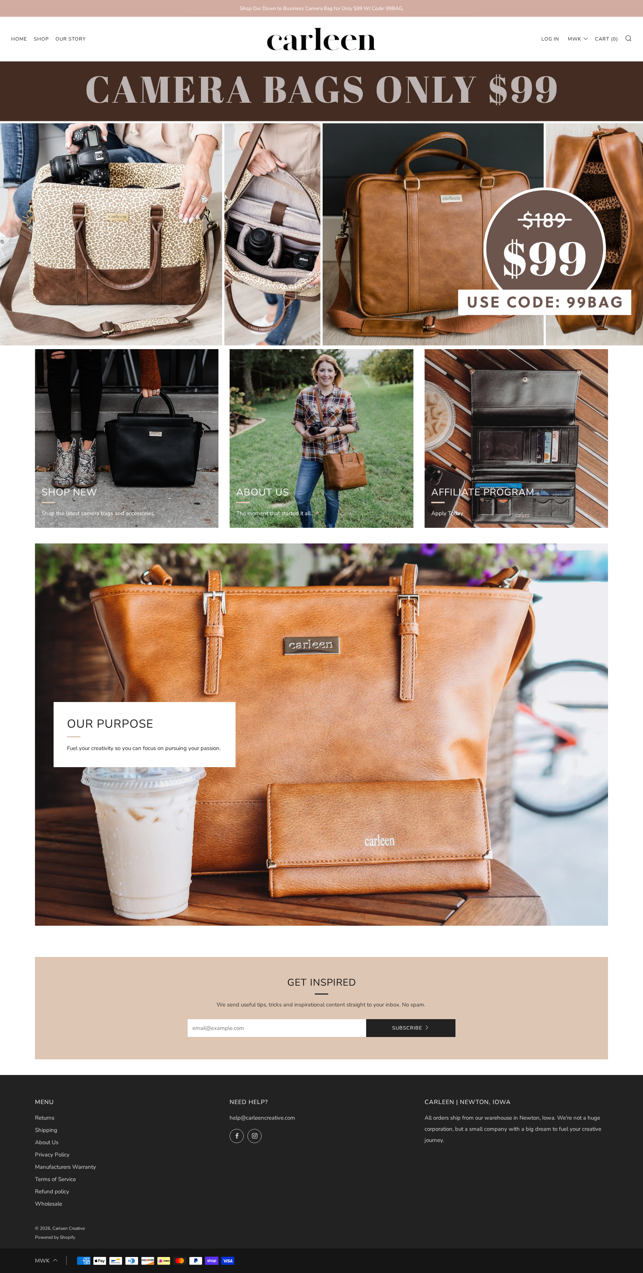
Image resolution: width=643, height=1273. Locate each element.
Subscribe (407, 1028)
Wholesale (48, 1203)
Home (19, 39)
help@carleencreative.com (262, 1118)
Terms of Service (55, 1179)
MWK (574, 39)
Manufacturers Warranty (65, 1167)
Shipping (46, 1130)
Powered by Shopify (55, 1237)
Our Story (70, 39)
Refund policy (52, 1191)
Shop (41, 39)
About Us (46, 1142)
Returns (44, 1118)
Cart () (606, 39)
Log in (550, 39)
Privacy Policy (52, 1154)
